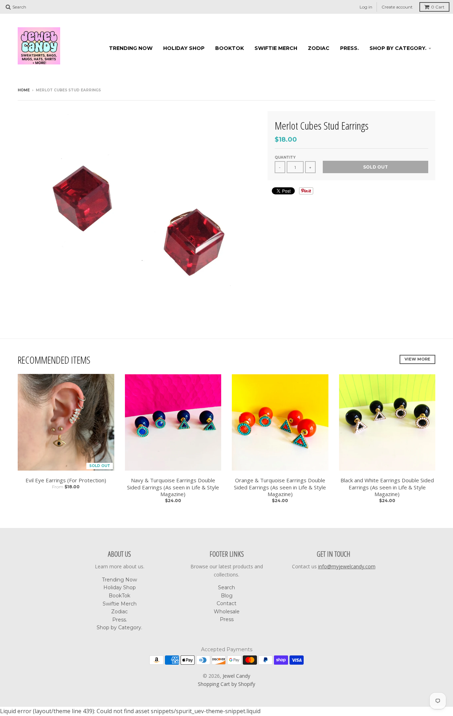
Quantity (285, 157)
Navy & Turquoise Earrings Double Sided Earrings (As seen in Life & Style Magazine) (173, 487)
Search (226, 587)
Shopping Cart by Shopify (226, 684)
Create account (397, 7)
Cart (438, 7)
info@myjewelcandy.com (346, 566)
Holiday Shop (184, 48)
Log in (366, 7)
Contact (226, 603)
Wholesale (227, 611)
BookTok (229, 48)
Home (24, 90)
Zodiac (318, 48)
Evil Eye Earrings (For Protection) (65, 480)
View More (417, 359)
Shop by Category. (397, 48)
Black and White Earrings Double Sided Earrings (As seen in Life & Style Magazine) (387, 487)
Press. (349, 48)
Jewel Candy (236, 675)
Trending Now (131, 48)
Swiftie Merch (275, 48)
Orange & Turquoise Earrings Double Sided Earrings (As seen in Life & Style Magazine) (280, 487)
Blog (227, 595)
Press (227, 619)
